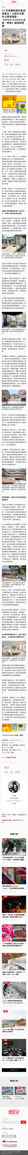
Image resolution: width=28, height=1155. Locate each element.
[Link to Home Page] (14, 2)
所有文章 (14, 803)
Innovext (10, 1153)
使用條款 (11, 1128)
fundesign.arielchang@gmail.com (14, 800)
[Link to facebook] (3, 1136)
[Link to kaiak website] (9, 1140)
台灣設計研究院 (11, 757)
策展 (12, 64)
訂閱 (23, 1122)
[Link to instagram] (14, 1136)
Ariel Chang (13, 56)
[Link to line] (7, 1136)
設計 (7, 64)
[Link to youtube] (10, 1136)
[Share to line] (8, 60)
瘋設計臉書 (8, 820)
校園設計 (18, 64)
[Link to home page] (14, 1112)
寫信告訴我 (5, 1128)
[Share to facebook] (5, 60)
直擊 (5, 50)
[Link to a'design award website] (9, 1145)
